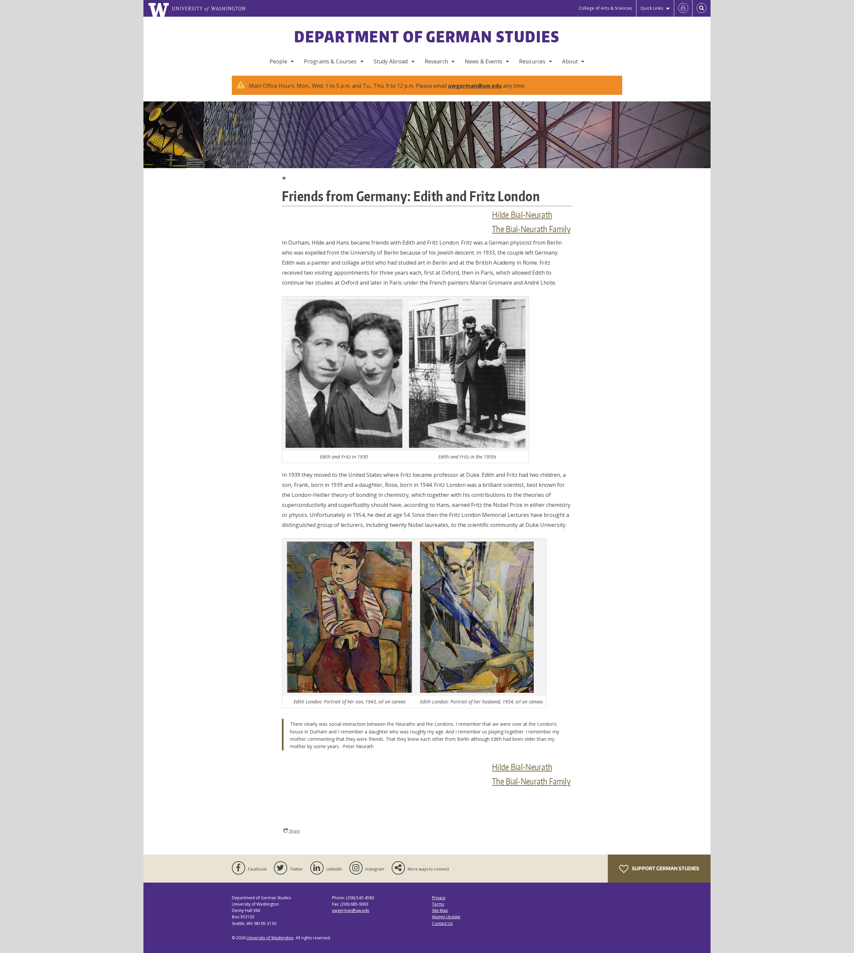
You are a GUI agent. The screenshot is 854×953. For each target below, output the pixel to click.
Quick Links (652, 8)
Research (436, 61)
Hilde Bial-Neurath (522, 214)
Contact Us (442, 923)
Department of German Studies (426, 36)
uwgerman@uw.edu (475, 85)
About (570, 61)
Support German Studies (665, 868)
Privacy (438, 898)
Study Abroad (391, 61)
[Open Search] (702, 8)
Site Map (440, 910)
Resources (532, 61)
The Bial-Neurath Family (531, 229)
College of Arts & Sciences (605, 8)
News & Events (483, 61)
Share (294, 831)
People (278, 61)
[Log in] (683, 8)
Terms (438, 904)
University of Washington (270, 938)
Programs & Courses (330, 61)
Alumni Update (446, 917)
